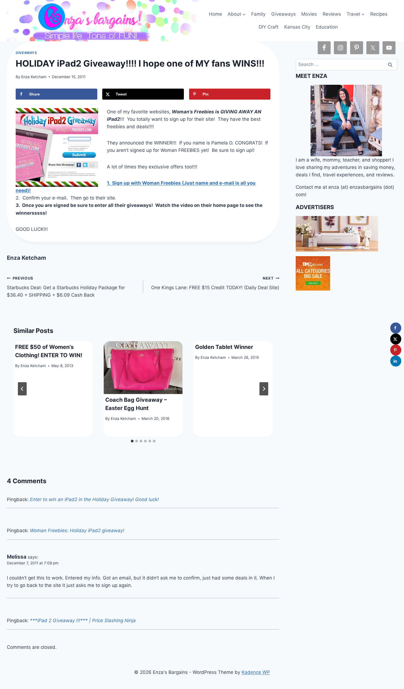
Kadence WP (256, 672)
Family (258, 14)
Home (215, 14)
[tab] (132, 441)
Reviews (332, 14)
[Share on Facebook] (395, 327)
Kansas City (297, 27)
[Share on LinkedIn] (395, 361)
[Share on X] (395, 338)
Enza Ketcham (33, 77)
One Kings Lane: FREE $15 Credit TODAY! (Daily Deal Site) (215, 283)
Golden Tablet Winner (224, 347)
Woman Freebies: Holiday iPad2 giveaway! (77, 530)
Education (327, 27)
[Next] (263, 388)
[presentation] (143, 367)
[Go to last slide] (22, 388)
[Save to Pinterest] (395, 350)
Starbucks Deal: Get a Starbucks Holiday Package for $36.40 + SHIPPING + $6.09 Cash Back (66, 287)
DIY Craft (268, 27)
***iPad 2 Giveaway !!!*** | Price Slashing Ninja (83, 620)
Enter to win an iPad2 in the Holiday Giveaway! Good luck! (94, 499)
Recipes (379, 14)
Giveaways (283, 14)
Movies (309, 14)
